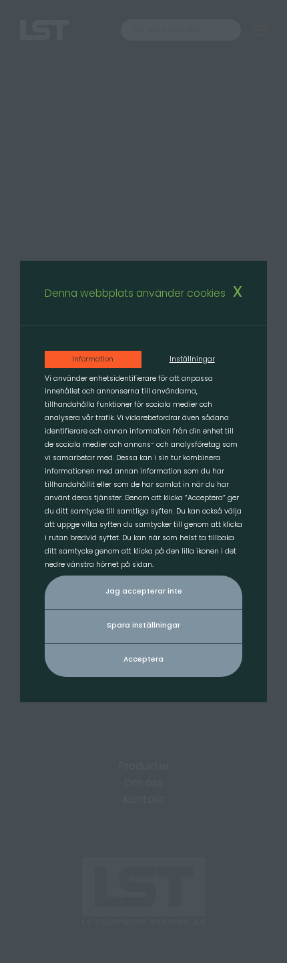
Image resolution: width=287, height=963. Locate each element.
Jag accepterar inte (143, 591)
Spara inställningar (143, 625)
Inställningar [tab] (192, 359)
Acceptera (143, 659)
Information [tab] (92, 359)
